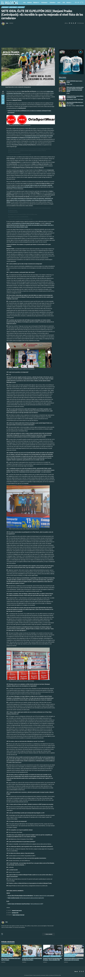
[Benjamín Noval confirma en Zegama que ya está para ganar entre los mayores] (74, 951)
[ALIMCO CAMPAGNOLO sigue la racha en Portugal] (62, 82)
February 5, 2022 (27, 154)
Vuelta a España (80, 99)
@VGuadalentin (41, 149)
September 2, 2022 (28, 219)
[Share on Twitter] (71, 23)
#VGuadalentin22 (12, 149)
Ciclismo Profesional (70, 99)
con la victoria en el (25, 223)
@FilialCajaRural (32, 150)
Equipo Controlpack (16, 914)
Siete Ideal (22, 914)
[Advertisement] (42, 37)
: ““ (31, 895)
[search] (82, 2)
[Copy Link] (75, 23)
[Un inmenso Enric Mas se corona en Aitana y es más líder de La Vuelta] (62, 97)
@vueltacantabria (47, 208)
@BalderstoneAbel (24, 150)
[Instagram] (78, 2)
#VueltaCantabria (12, 208)
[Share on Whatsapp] (73, 23)
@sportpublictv (11, 216)
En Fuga (68, 84)
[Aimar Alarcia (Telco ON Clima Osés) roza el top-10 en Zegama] (62, 104)
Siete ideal (21, 7)
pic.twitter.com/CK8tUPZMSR (21, 216)
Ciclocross (25, 956)
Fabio (7, 23)
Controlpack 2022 (15, 912)
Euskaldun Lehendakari (80, 105)
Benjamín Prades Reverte (17, 910)
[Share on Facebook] (69, 23)
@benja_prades (11, 150)
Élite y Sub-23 (13, 7)
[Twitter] (77, 2)
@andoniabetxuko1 (13, 212)
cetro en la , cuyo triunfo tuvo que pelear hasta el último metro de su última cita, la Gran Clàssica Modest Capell (30, 225)
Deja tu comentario (49, 934)
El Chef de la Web (57, 975)
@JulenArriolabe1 (13, 210)
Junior (71, 84)
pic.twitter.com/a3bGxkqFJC (14, 152)
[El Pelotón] (10, 3)
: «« (26, 898)
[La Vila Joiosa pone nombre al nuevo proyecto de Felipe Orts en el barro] (32, 951)
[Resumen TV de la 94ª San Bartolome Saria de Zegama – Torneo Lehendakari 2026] (53, 951)
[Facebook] (75, 2)
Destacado (5, 7)
